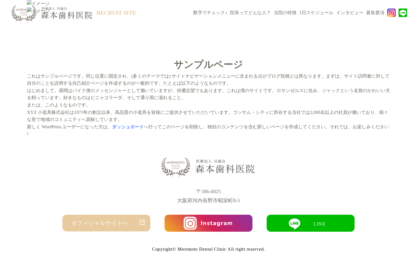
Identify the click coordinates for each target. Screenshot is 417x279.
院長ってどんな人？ (250, 12)
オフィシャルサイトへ (99, 223)
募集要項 (375, 12)
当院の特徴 (285, 12)
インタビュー (349, 12)
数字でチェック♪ (210, 12)
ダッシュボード (128, 126)
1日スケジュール (316, 12)
